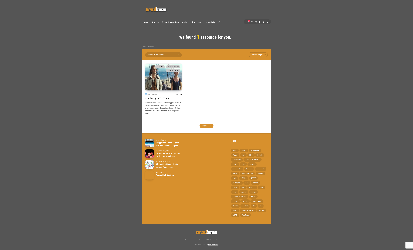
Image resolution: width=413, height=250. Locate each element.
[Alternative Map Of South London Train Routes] (149, 164)
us (261, 206)
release (235, 201)
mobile (243, 192)
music (253, 192)
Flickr (235, 173)
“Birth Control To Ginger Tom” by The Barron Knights (168, 154)
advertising (255, 150)
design (252, 164)
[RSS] (267, 22)
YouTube (245, 215)
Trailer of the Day (173, 67)
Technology (257, 201)
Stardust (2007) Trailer (157, 98)
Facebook (260, 169)
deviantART (237, 169)
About (156, 22)
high (234, 178)
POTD (253, 197)
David (235, 164)
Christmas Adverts (252, 160)
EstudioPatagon (213, 244)
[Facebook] (252, 22)
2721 (180, 94)
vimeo (261, 210)
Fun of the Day (247, 173)
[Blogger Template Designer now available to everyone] (149, 143)
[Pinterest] (259, 22)
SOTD (245, 201)
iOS (247, 183)
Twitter (245, 206)
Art (243, 155)
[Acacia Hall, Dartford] (149, 175)
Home (146, 22)
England (249, 169)
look (261, 187)
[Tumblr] (263, 22)
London (252, 187)
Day (243, 164)
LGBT (235, 187)
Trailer (235, 206)
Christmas (237, 160)
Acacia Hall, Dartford (165, 175)
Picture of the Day (239, 197)
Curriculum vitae (171, 22)
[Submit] (179, 54)
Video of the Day (173, 70)
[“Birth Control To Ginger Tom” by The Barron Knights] (149, 153)
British (259, 155)
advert (244, 150)
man (234, 192)
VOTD (235, 215)
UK (254, 206)
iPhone (255, 183)
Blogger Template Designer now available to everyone (167, 144)
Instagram (237, 183)
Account (197, 22)
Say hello (211, 22)
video (235, 210)
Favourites (160, 67)
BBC (251, 155)
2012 (235, 150)
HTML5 (243, 178)
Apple (235, 155)
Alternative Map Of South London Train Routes (167, 165)
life (243, 187)
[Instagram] (256, 22)
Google (260, 173)
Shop (186, 22)
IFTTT (253, 178)
